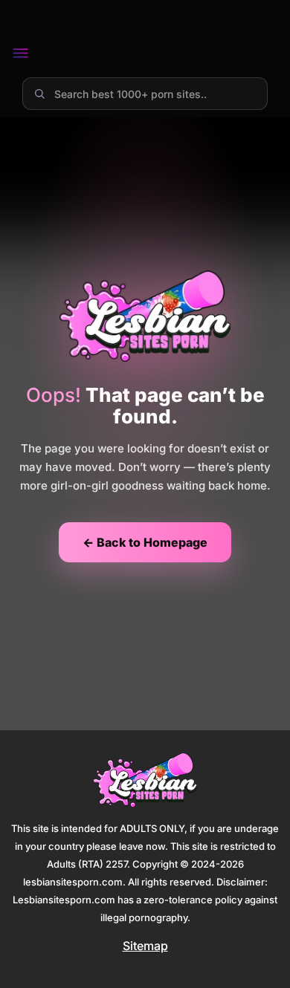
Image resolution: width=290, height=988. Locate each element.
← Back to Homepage (145, 542)
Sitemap (145, 945)
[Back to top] (257, 955)
